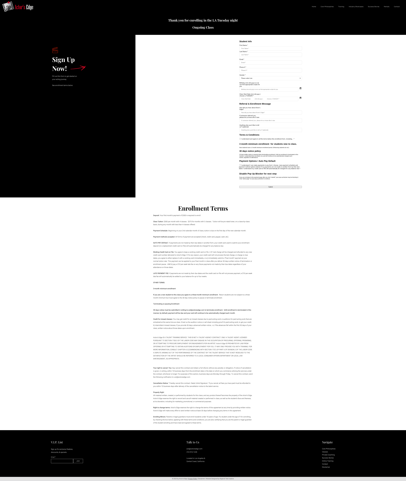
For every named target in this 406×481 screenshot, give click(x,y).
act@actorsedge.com (196, 310)
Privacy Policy (192, 479)
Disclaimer (201, 479)
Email (53, 457)
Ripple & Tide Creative (227, 479)
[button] (340, 6)
